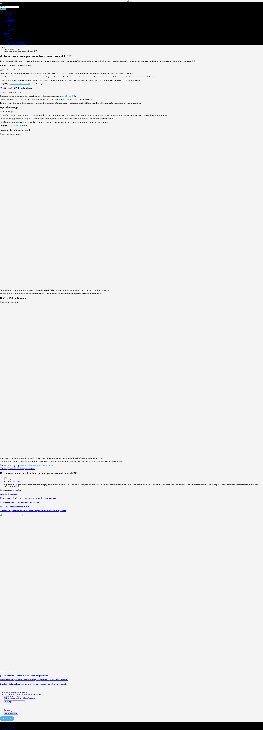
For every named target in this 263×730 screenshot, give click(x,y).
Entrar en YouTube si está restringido (16, 692)
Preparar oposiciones (48, 465)
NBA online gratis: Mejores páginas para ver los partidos (22, 694)
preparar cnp (37, 465)
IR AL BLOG (7, 718)
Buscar (2, 4)
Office (10, 14)
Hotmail (10, 18)
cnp (17, 465)
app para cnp (11, 465)
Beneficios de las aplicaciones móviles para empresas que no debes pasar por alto (33, 684)
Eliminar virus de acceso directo (14, 700)
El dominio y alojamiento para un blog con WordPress (17, 469)
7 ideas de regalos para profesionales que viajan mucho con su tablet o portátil (33, 511)
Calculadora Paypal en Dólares (17, 44)
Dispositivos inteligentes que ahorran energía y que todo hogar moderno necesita (34, 680)
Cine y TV (11, 23)
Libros (10, 25)
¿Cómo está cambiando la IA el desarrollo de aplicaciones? (24, 675)
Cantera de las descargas (12, 696)
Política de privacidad (6, 729)
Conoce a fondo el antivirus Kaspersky (12, 467)
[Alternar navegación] (1, 3)
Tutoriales (7, 34)
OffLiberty (7, 702)
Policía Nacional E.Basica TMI (20, 84)
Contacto (7, 710)
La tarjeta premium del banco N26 (14, 507)
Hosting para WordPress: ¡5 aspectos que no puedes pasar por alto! (28, 498)
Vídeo (10, 31)
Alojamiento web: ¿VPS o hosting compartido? (20, 502)
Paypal (6, 40)
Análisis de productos (9, 494)
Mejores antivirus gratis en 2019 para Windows (19, 698)
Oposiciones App (15, 125)
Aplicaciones (8, 12)
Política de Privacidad (11, 714)
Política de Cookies (10, 712)
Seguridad (11, 20)
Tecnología (13, 727)
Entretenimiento (8, 22)
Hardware (7, 36)
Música (10, 27)
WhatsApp (11, 16)
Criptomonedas (8, 38)
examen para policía (25, 465)
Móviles (6, 33)
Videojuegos (11, 29)
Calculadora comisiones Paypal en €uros (20, 42)
